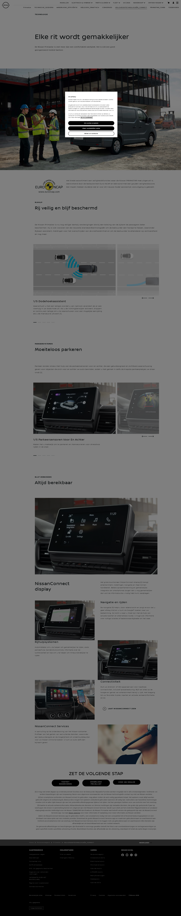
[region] (91, 114)
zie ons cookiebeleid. (86, 117)
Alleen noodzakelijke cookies (91, 128)
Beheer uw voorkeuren (91, 133)
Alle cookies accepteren (91, 123)
